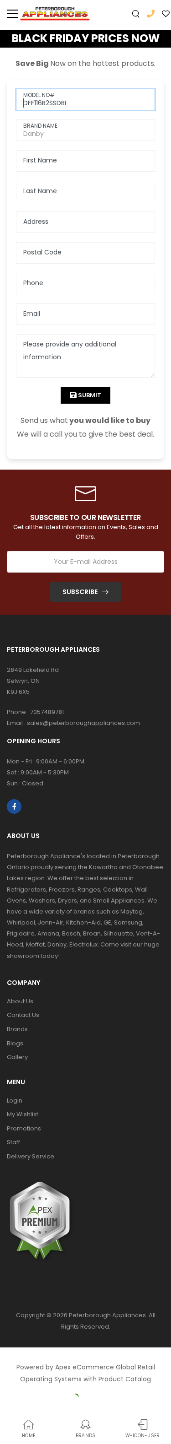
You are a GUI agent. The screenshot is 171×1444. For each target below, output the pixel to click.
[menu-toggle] (12, 13)
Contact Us (23, 1015)
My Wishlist (22, 1114)
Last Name (40, 190)
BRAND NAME (40, 126)
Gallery (17, 1057)
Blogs (15, 1043)
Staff (13, 1142)
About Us (20, 1001)
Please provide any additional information (69, 351)
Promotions (24, 1128)
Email (31, 313)
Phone (33, 282)
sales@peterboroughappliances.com (83, 723)
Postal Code (42, 252)
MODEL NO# (39, 95)
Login (14, 1100)
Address (35, 221)
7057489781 (47, 712)
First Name (40, 160)
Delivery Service (30, 1156)
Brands (17, 1029)
